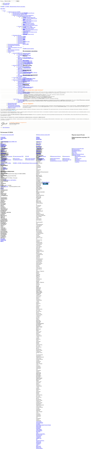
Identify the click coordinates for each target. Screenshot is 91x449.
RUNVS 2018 (26, 44)
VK (15, 110)
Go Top (2, 188)
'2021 (24, 24)
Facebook (10, 110)
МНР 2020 (38, 150)
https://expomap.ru (6, 127)
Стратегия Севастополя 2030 (3, 138)
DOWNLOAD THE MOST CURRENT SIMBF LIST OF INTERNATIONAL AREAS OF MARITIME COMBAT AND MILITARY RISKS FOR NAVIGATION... (40, 442)
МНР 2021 (2, 150)
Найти (18, 1)
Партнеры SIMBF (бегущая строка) (30, 80)
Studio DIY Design (4, 186)
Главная (24, 77)
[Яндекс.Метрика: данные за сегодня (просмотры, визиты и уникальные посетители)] (45, 182)
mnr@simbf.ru (13, 180)
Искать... (2, 1)
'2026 (24, 19)
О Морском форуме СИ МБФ (29, 78)
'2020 (24, 29)
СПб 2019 (25, 34)
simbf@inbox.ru (7, 180)
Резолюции (26, 60)
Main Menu (2, 8)
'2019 (24, 39)
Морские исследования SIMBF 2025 (3, 145)
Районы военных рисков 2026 (38, 138)
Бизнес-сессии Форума (27, 79)
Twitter (13, 110)
